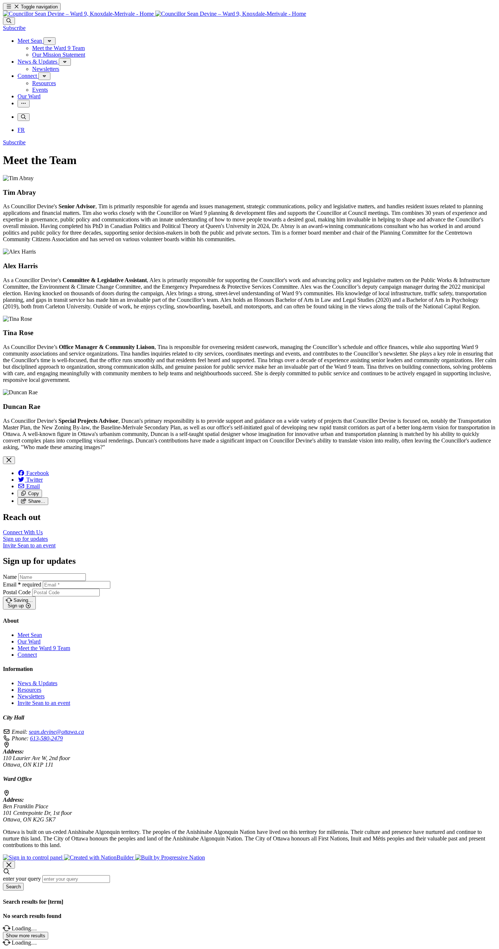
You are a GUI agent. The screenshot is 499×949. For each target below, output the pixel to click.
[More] (49, 41)
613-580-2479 (46, 738)
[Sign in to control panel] (33, 857)
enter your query (22, 879)
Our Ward (29, 641)
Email (22, 584)
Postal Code (17, 592)
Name (10, 577)
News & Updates (37, 683)
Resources (29, 690)
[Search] (9, 21)
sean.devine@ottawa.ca (56, 732)
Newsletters (31, 696)
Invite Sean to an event (44, 703)
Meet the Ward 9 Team (44, 648)
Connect (27, 655)
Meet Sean (30, 635)
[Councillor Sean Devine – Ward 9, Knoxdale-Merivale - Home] (154, 14)
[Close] (9, 460)
